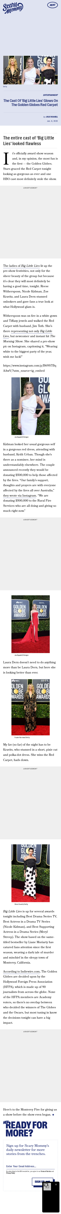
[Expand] (45, 1184)
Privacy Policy (10, 1173)
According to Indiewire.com (21, 972)
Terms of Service (46, 1171)
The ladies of (21, 266)
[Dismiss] (55, 1184)
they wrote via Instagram (19, 496)
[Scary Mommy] (13, 8)
